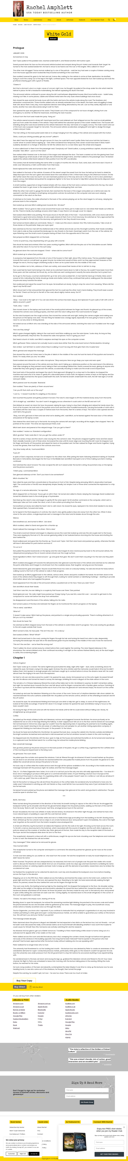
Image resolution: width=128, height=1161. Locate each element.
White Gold (37, 25)
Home (16, 20)
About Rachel (41, 1127)
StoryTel (68, 1034)
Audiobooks (38, 20)
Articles (69, 20)
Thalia (40, 1025)
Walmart (16, 1028)
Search (109, 20)
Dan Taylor (28, 25)
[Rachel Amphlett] (42, 9)
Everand (41, 1013)
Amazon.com (18, 1003)
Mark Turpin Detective (17, 1131)
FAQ (38, 1131)
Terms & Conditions (44, 1141)
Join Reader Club (97, 20)
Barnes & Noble (19, 1010)
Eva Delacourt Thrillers (17, 1134)
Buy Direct (19, 986)
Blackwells (42, 1010)
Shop (49, 20)
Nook (15, 1025)
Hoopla (40, 1016)
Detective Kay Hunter (17, 1127)
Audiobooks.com (71, 1013)
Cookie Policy (41, 1148)
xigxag (67, 1037)
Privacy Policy (42, 1144)
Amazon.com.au (44, 1003)
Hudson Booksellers (20, 1019)
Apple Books (42, 1007)
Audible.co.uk (70, 1007)
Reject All (23, 1154)
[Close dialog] (124, 1127)
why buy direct (37, 987)
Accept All (34, 1154)
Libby (67, 1028)
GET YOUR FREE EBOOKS (109, 1154)
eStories (68, 1016)
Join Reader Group (87, 1102)
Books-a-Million (19, 1013)
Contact (82, 20)
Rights (39, 1137)
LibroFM (68, 1031)
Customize (11, 1154)
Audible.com (70, 1003)
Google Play (17, 1016)
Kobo (15, 1022)
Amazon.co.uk (18, 1007)
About (59, 20)
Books (26, 20)
